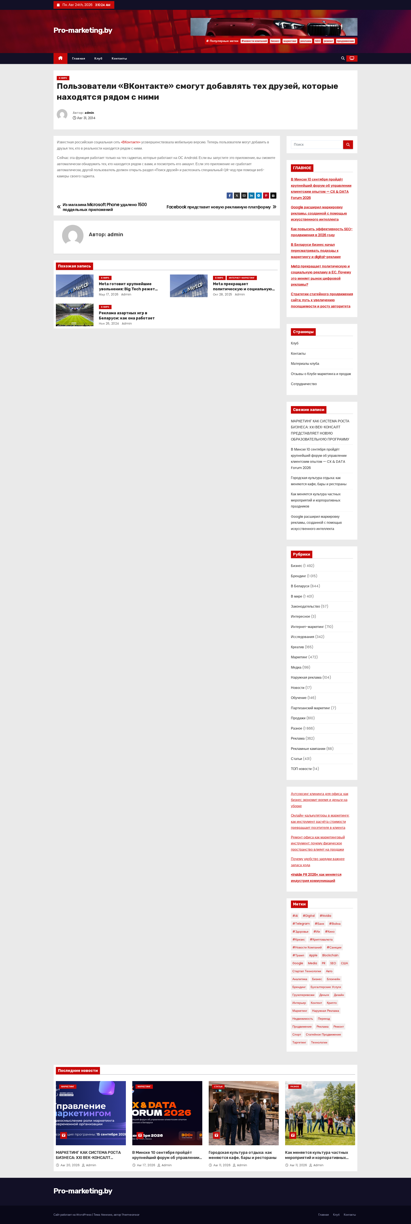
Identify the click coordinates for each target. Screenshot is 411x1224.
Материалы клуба (305, 363)
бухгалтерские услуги (326, 987)
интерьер (299, 1003)
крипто (332, 1003)
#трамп (298, 955)
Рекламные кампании (308, 748)
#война (335, 923)
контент (316, 1003)
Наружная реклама (306, 677)
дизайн (339, 995)
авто (329, 971)
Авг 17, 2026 (146, 1165)
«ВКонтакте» (130, 142)
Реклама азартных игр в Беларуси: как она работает (127, 315)
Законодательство (305, 606)
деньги (324, 995)
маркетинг (289, 41)
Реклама (298, 738)
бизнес (275, 41)
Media (312, 963)
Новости (297, 687)
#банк (319, 923)
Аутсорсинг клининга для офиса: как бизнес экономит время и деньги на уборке (319, 800)
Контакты (119, 58)
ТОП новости (301, 768)
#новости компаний (254, 41)
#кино (330, 931)
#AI (295, 916)
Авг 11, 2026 (222, 1165)
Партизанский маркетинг (310, 708)
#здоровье (300, 931)
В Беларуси (300, 586)
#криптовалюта (321, 939)
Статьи (296, 758)
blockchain (330, 955)
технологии (319, 1042)
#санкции (334, 947)
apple (313, 955)
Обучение (299, 697)
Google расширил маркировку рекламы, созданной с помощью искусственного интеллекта (319, 213)
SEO (317, 41)
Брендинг (298, 576)
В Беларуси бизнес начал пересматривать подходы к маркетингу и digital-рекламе (316, 250)
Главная (78, 58)
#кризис (298, 939)
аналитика (299, 979)
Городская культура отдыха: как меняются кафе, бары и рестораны (243, 1155)
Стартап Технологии (306, 971)
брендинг (299, 987)
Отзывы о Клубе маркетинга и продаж (321, 373)
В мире (63, 78)
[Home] (60, 58)
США (344, 963)
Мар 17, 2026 (109, 294)
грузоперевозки (303, 995)
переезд (324, 1018)
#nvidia (325, 916)
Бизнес (296, 565)
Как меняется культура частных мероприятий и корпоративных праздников (316, 500)
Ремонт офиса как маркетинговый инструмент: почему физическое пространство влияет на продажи (318, 843)
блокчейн (333, 979)
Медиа (296, 667)
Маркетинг (299, 657)
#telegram (301, 923)
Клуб (98, 58)
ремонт (328, 41)
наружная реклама (325, 1011)
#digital (309, 916)
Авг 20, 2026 (71, 1165)
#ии (316, 931)
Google (297, 963)
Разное (296, 728)
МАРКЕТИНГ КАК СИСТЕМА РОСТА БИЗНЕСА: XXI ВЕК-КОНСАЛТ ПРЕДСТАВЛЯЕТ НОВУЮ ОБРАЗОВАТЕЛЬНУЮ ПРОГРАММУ (88, 1160)
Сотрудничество (304, 383)
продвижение (345, 41)
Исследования (302, 636)
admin (89, 113)
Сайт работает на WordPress (73, 1215)
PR (323, 963)
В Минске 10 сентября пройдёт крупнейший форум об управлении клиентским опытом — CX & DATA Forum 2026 (165, 1160)
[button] (343, 58)
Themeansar (131, 1215)
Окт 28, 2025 (222, 294)
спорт (296, 1034)
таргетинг (299, 1042)
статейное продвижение (323, 1034)
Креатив (297, 647)
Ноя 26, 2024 (109, 323)
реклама (305, 41)
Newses (106, 1215)
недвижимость (302, 1018)
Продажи (298, 718)
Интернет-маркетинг (242, 277)
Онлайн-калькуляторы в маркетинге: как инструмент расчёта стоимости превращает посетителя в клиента (320, 821)
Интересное (300, 616)
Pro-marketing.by (83, 30)
